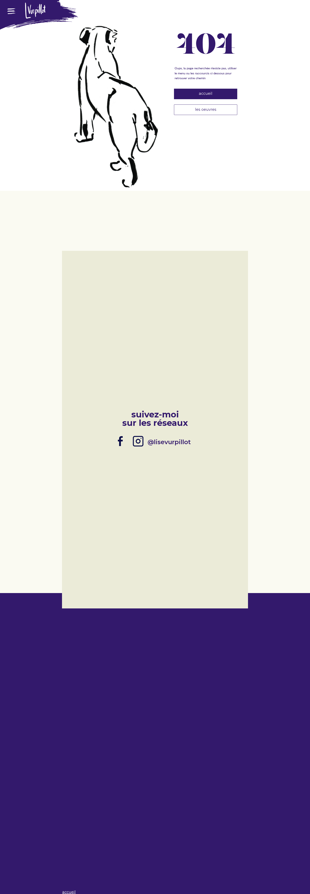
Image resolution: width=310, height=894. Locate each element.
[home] (35, 17)
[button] (11, 23)
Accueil (205, 93)
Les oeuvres (205, 109)
